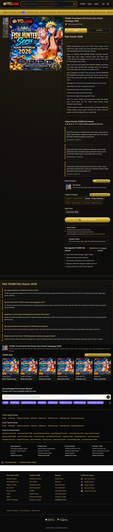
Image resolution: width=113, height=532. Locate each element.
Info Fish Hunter (89, 479)
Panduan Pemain (34, 485)
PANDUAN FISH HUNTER (65, 12)
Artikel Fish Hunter (35, 497)
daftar (9, 497)
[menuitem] (5, 12)
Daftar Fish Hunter (99, 12)
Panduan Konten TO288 (28, 462)
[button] (5, 20)
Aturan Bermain (60, 488)
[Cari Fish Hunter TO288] (74, 4)
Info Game (10, 488)
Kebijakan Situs (36, 510)
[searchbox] (56, 397)
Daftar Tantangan (12, 500)
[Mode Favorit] (103, 4)
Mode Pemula (11, 491)
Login (8, 494)
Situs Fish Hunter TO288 (83, 12)
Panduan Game (12, 479)
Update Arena (34, 494)
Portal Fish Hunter (32, 12)
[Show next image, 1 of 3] (60, 43)
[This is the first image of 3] (12, 43)
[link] (5, 402)
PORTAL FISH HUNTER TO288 (84, 54)
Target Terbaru (11, 485)
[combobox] (49, 3)
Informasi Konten (11, 462)
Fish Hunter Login (16, 12)
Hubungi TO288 (60, 497)
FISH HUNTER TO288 (93, 64)
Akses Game (59, 479)
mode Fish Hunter (102, 99)
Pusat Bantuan (60, 485)
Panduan (58, 482)
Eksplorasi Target (35, 500)
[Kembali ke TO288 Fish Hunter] (11, 4)
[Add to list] (17, 359)
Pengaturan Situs (60, 499)
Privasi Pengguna (25, 510)
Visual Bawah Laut (13, 482)
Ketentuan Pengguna (13, 510)
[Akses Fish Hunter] (108, 4)
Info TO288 (33, 482)
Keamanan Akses (60, 491)
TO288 (5, 12)
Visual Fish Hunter (90, 491)
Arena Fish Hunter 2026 (48, 12)
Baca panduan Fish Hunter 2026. (95, 234)
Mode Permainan (35, 488)
